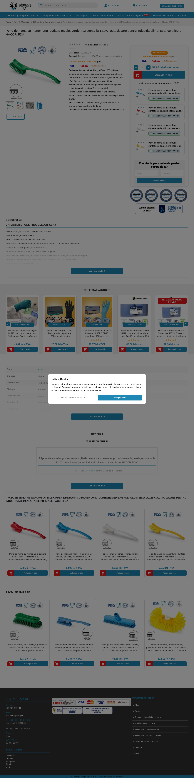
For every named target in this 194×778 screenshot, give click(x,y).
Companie (105, 401)
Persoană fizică (91, 401)
